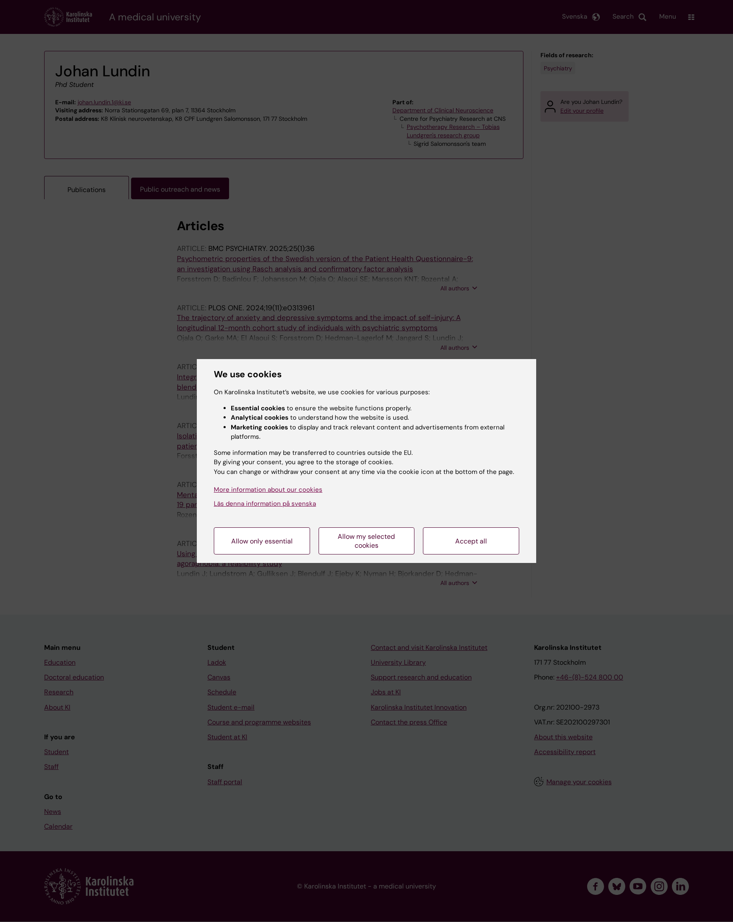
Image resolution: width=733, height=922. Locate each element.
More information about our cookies (268, 489)
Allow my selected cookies (366, 541)
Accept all (471, 541)
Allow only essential (262, 541)
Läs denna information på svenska (265, 503)
